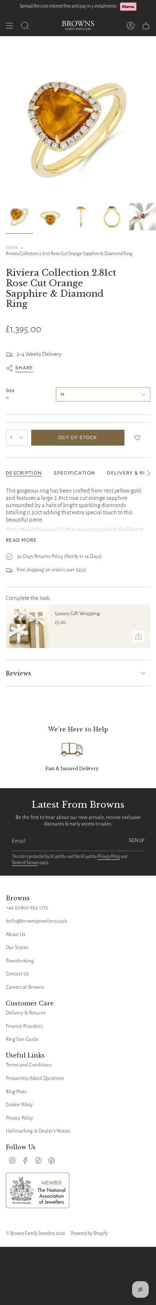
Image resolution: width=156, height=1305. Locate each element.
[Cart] (145, 25)
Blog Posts (16, 1091)
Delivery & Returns (25, 1013)
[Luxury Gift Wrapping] (27, 626)
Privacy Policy (109, 856)
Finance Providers (24, 1026)
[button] (139, 438)
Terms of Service (25, 862)
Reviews (18, 673)
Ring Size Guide (22, 1039)
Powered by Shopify (89, 1233)
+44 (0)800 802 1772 (27, 907)
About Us (15, 934)
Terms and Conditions (29, 1065)
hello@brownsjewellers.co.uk (36, 921)
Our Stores (17, 947)
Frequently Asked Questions (35, 1078)
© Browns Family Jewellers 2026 (35, 1233)
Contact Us (17, 973)
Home (12, 247)
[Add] (138, 636)
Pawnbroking (20, 960)
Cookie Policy (19, 1104)
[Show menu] (9, 25)
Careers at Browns (25, 987)
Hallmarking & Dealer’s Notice (38, 1131)
